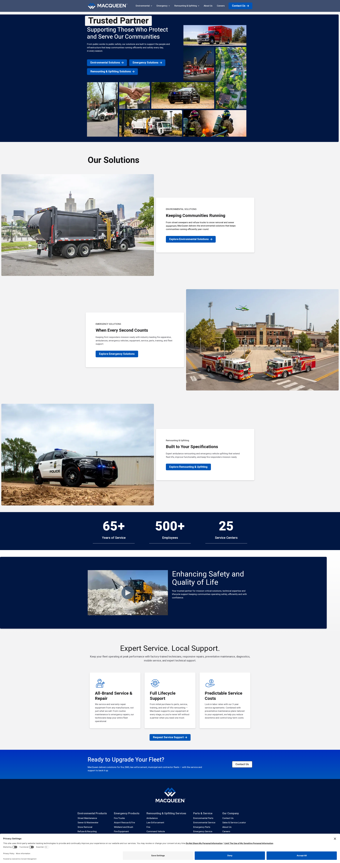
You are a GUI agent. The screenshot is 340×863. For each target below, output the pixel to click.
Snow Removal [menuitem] (85, 827)
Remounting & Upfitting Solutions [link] (110, 71)
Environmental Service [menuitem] (204, 822)
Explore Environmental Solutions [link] (189, 239)
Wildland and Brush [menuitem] (123, 827)
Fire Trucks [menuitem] (119, 818)
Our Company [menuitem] (230, 813)
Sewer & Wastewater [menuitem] (88, 822)
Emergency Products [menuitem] (126, 813)
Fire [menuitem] (148, 827)
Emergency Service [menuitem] (202, 831)
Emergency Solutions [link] (145, 63)
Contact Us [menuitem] (227, 818)
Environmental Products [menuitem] (92, 813)
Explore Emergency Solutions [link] (117, 354)
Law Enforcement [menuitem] (155, 822)
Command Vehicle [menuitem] (155, 831)
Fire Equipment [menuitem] (121, 831)
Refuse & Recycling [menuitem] (87, 831)
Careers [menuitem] (226, 831)
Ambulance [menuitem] (152, 818)
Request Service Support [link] (168, 737)
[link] (108, 5)
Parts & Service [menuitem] (202, 813)
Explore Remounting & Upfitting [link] (188, 467)
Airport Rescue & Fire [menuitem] (124, 822)
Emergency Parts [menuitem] (201, 827)
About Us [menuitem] (226, 827)
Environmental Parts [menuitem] (203, 818)
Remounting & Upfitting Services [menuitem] (166, 813)
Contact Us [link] (238, 6)
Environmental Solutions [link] (105, 63)
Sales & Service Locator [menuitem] (234, 822)
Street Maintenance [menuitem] (87, 818)
